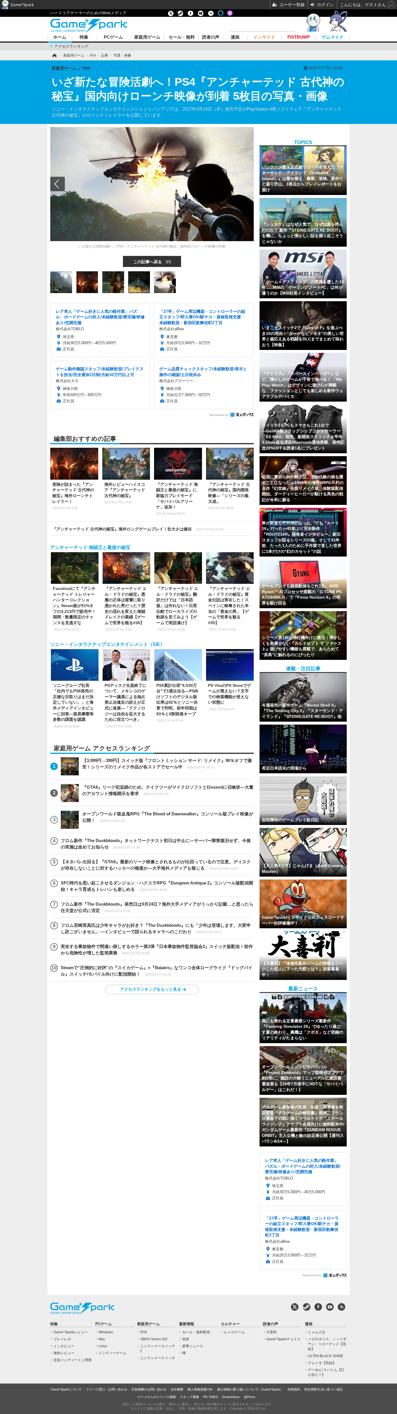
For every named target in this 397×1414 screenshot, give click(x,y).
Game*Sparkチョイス (283, 1339)
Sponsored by (218, 414)
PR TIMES (210, 1397)
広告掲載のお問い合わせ (149, 1389)
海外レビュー (63, 1353)
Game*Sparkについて (66, 1389)
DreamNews (231, 1397)
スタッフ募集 (189, 1397)
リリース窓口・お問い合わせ (106, 1389)
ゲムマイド (333, 37)
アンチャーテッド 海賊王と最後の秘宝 (90, 547)
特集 (84, 37)
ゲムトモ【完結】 (322, 1363)
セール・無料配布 (196, 1332)
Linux (103, 1346)
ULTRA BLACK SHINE (325, 1356)
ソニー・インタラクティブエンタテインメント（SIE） (107, 644)
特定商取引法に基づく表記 (323, 1389)
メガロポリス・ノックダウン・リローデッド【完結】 (327, 1344)
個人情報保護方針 (200, 1389)
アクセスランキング (71, 46)
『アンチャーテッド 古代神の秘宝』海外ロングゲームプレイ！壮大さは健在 (137, 529)
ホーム (59, 37)
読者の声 (210, 37)
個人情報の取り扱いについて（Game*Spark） (250, 1389)
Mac (102, 1339)
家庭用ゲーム (147, 37)
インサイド (264, 37)
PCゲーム (113, 37)
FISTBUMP (298, 37)
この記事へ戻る (152, 261)
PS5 (143, 1332)
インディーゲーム (112, 1353)
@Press (249, 1397)
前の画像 (57, 184)
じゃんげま (317, 1332)
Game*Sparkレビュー (70, 1332)
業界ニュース (192, 1346)
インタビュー (63, 1346)
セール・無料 (182, 37)
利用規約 (293, 1389)
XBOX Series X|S (153, 1339)
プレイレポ (62, 1339)
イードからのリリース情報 (156, 1397)
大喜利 (271, 1332)
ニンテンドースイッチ (157, 1358)
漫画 (235, 37)
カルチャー (230, 1324)
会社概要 (177, 1389)
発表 (185, 1339)
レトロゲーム (234, 1332)
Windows (106, 1332)
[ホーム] (54, 55)
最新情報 (186, 1324)
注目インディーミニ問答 (72, 1360)
